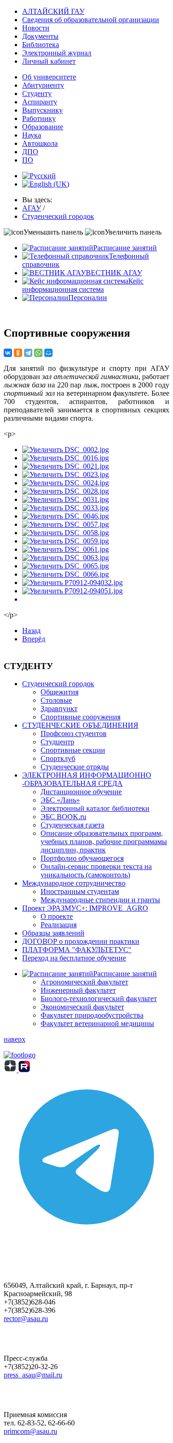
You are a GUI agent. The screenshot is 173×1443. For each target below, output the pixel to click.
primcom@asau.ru (30, 1431)
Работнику (39, 118)
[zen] (11, 1070)
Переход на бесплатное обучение (74, 958)
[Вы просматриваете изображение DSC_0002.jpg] (65, 449)
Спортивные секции (73, 750)
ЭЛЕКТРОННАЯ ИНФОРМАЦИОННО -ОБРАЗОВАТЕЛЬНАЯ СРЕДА (86, 779)
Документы (40, 36)
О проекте (57, 916)
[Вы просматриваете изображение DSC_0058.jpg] (65, 533)
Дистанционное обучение (81, 792)
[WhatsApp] (38, 353)
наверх (14, 1039)
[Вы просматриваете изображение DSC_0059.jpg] (65, 541)
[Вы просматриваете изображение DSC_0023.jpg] (65, 474)
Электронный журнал (56, 53)
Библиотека (40, 44)
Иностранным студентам (80, 891)
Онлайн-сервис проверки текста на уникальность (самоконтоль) (96, 871)
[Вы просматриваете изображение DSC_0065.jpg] (65, 566)
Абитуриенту (43, 85)
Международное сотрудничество (73, 883)
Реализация (59, 925)
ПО (27, 160)
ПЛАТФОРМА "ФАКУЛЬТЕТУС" (76, 950)
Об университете (49, 77)
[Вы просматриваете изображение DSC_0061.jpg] (65, 549)
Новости (35, 28)
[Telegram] (28, 353)
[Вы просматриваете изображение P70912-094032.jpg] (72, 582)
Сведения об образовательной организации (90, 20)
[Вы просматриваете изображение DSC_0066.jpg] (65, 574)
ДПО (30, 152)
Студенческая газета (72, 825)
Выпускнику (42, 110)
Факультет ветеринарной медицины (97, 1023)
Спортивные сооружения (80, 717)
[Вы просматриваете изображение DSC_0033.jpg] (65, 508)
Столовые (56, 700)
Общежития (59, 692)
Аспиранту (39, 102)
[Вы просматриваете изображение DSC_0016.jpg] (65, 458)
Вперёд (33, 639)
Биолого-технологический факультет (99, 998)
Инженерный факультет (78, 990)
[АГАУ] (24, 1070)
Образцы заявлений (53, 933)
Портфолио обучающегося (82, 858)
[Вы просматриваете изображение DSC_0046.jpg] (65, 516)
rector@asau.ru (26, 1318)
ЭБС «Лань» (60, 800)
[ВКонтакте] (8, 353)
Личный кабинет (49, 61)
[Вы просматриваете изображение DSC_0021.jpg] (65, 466)
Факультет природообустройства (92, 1015)
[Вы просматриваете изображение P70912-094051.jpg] (72, 591)
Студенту (37, 93)
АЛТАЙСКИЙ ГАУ (53, 11)
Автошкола (40, 143)
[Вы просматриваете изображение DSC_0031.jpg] (65, 499)
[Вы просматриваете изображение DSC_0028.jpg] (65, 491)
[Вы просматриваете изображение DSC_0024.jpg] (65, 483)
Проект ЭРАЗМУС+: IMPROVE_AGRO (85, 908)
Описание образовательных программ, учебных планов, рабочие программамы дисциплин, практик (104, 841)
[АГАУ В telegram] (86, 1237)
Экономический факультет (82, 1007)
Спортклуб (58, 758)
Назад (31, 630)
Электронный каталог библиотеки (95, 808)
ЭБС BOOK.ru (63, 817)
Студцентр (57, 742)
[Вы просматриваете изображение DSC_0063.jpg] (65, 558)
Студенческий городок (58, 684)
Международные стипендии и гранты (100, 900)
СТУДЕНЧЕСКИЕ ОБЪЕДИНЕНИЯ (80, 725)
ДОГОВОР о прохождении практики (80, 941)
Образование (42, 127)
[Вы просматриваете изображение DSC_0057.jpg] (65, 524)
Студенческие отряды (75, 767)
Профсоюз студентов (74, 733)
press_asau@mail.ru (33, 1375)
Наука (31, 135)
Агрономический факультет (84, 982)
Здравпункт (59, 708)
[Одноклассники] (18, 353)
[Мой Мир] (48, 353)
